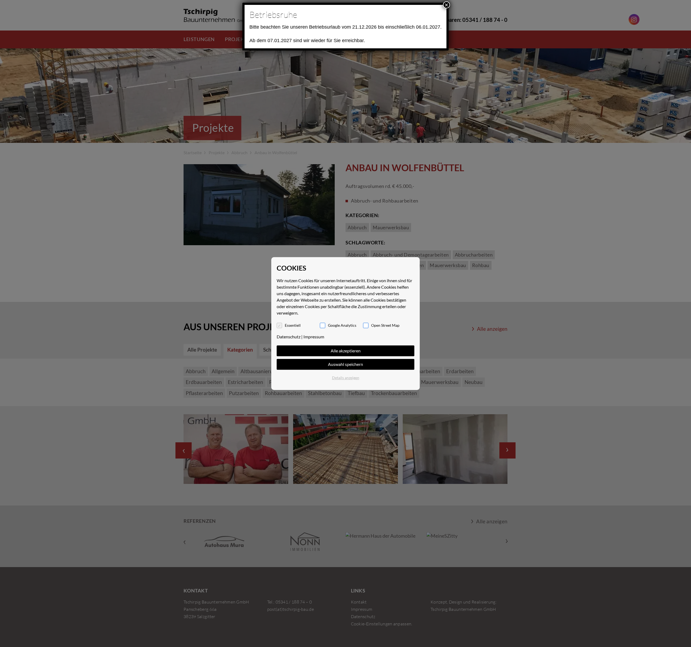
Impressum (313, 336)
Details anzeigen (345, 377)
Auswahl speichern (345, 364)
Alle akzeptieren (346, 350)
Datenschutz (288, 336)
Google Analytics (342, 325)
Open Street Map (385, 325)
